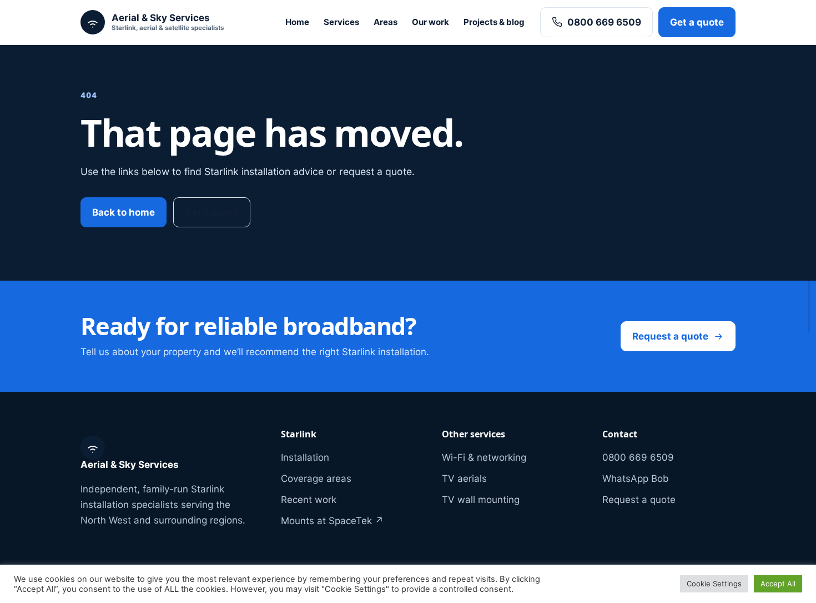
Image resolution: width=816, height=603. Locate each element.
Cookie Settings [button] (714, 583)
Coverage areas (316, 478)
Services (341, 22)
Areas (385, 22)
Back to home (123, 212)
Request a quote (670, 336)
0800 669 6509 (604, 22)
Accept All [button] (777, 583)
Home (297, 22)
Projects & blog (494, 22)
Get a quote (697, 22)
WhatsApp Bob (635, 478)
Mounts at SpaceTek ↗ (332, 520)
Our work (430, 22)
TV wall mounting (481, 499)
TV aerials (464, 478)
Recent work (308, 499)
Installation (305, 457)
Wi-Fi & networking (484, 457)
